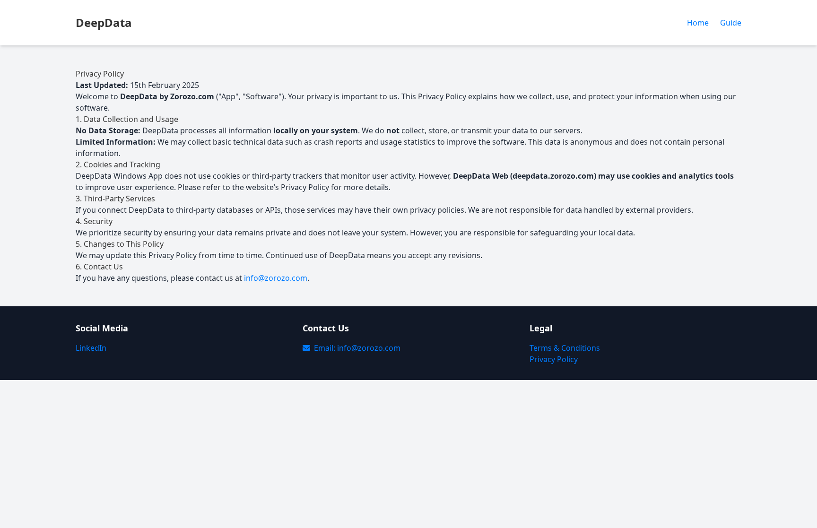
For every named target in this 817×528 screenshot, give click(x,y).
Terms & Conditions (565, 348)
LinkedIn (91, 348)
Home (698, 22)
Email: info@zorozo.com (357, 348)
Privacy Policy (554, 359)
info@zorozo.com (275, 278)
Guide (730, 22)
